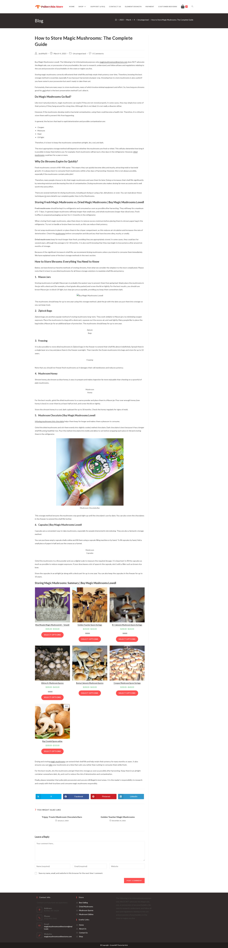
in (45, 196)
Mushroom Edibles (86, 914)
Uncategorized (79, 53)
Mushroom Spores (86, 910)
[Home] (116, 20)
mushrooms (60, 233)
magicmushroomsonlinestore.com (113, 62)
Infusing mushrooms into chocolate (49, 421)
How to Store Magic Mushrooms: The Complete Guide (172, 20)
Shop (81, 936)
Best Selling (83, 903)
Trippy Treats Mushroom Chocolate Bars (62, 817)
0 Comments (98, 53)
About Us (82, 929)
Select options (52, 635)
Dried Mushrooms (86, 907)
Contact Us (83, 933)
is (46, 431)
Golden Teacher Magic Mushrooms (118, 817)
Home (81, 925)
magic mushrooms (57, 761)
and (44, 90)
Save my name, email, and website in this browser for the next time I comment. (71, 873)
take (50, 765)
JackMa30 (42, 53)
